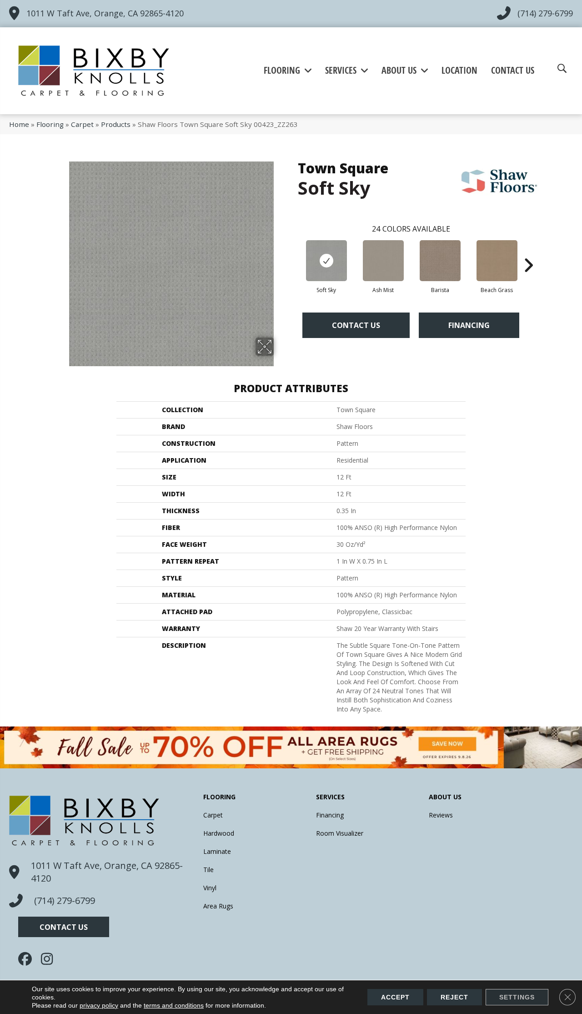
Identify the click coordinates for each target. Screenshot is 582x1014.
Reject (454, 997)
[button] (63, 927)
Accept (395, 997)
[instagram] (50, 959)
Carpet (82, 124)
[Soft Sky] (326, 260)
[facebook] (27, 959)
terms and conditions (174, 1005)
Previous (293, 251)
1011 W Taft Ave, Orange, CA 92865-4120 (105, 13)
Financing (469, 325)
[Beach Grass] (497, 260)
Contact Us (356, 325)
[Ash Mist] (383, 260)
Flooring (50, 124)
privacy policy (99, 1005)
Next (528, 251)
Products (115, 124)
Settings (517, 997)
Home (19, 124)
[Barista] (440, 260)
